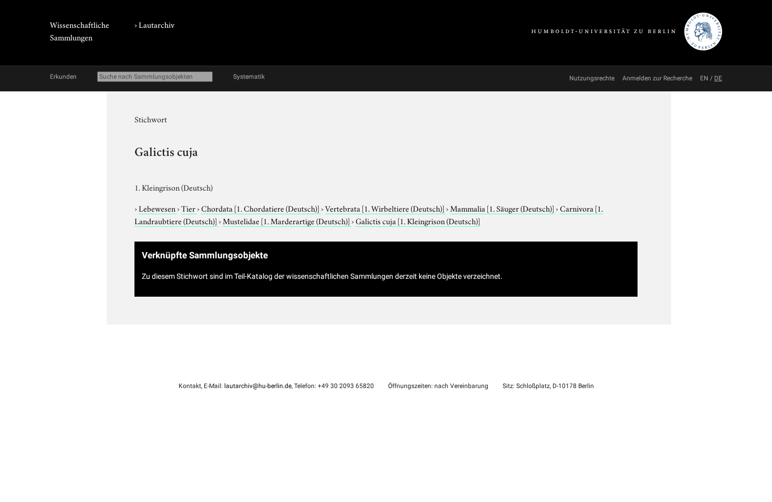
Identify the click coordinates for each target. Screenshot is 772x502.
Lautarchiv (156, 24)
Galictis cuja (418, 220)
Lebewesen (158, 208)
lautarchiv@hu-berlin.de (257, 386)
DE (718, 78)
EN (704, 78)
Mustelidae (286, 220)
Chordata (260, 208)
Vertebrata (384, 208)
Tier (189, 208)
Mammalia (502, 208)
